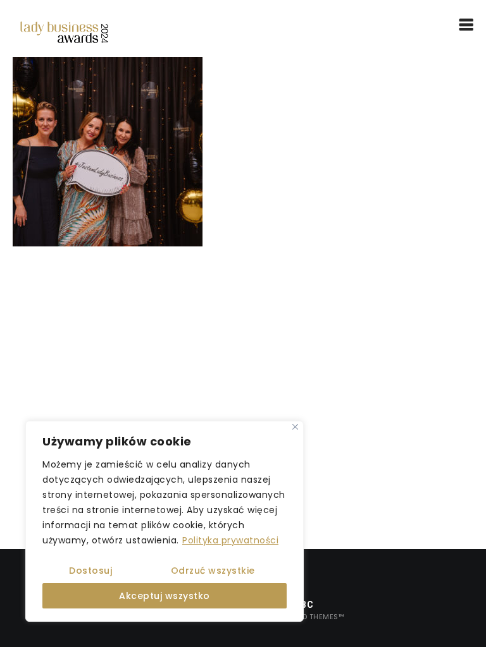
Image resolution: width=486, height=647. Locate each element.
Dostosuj (90, 570)
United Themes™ (312, 617)
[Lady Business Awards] (64, 31)
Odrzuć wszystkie (213, 570)
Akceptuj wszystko (164, 596)
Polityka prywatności (230, 540)
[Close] (295, 427)
